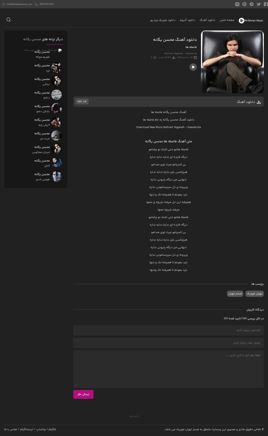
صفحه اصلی (227, 20)
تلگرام (52, 429)
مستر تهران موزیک (187, 429)
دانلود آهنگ (207, 20)
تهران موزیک (255, 293)
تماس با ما (10, 429)
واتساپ (41, 429)
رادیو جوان (134, 416)
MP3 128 (81, 101)
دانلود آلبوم (187, 20)
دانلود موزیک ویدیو (162, 20)
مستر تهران (235, 293)
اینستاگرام (26, 429)
